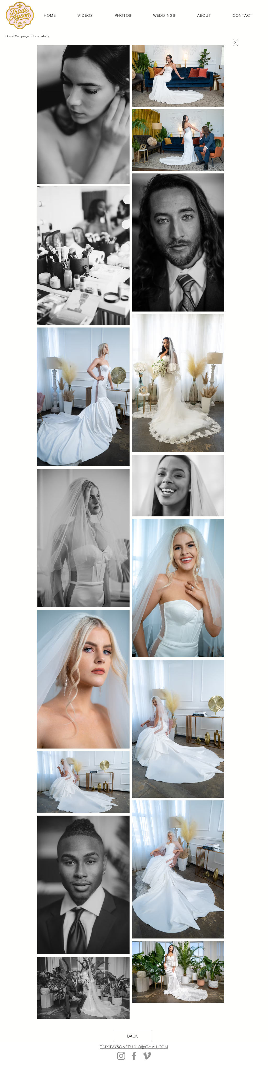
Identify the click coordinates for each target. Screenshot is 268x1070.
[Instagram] (121, 1055)
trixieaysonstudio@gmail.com (134, 1047)
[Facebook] (134, 1055)
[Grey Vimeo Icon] (146, 1055)
